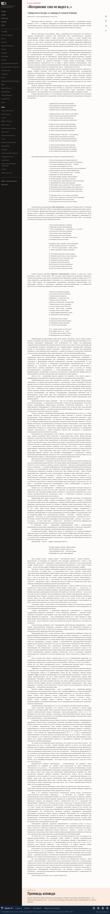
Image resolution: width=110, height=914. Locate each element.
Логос (3, 139)
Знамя (3, 60)
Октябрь (4, 149)
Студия (3, 169)
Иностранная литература (10, 67)
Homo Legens (5, 114)
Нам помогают (37, 908)
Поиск (3, 25)
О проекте (18, 908)
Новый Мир (5, 99)
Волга (3, 39)
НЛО (2, 85)
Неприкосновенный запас (10, 81)
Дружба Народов (7, 46)
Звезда (3, 49)
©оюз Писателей (7, 111)
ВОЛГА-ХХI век (6, 121)
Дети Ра (4, 42)
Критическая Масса (8, 135)
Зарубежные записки (8, 128)
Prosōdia (4, 32)
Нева (3, 77)
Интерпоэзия (6, 70)
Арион (3, 118)
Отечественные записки (9, 153)
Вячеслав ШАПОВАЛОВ (34, 3)
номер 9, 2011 (54, 16)
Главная (3, 11)
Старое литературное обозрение (8, 165)
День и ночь (5, 125)
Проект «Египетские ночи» (9, 181)
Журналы (4, 22)
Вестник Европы (7, 35)
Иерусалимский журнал (9, 63)
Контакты (27, 908)
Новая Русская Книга (8, 142)
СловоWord (5, 160)
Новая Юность (6, 88)
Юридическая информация (102, 912)
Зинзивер (4, 56)
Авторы (3, 15)
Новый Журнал (6, 95)
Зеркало (4, 53)
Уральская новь (6, 173)
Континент (5, 132)
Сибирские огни (7, 157)
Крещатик (4, 74)
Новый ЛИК (5, 146)
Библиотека (4, 18)
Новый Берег (5, 92)
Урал (3, 102)
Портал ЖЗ (4, 184)
